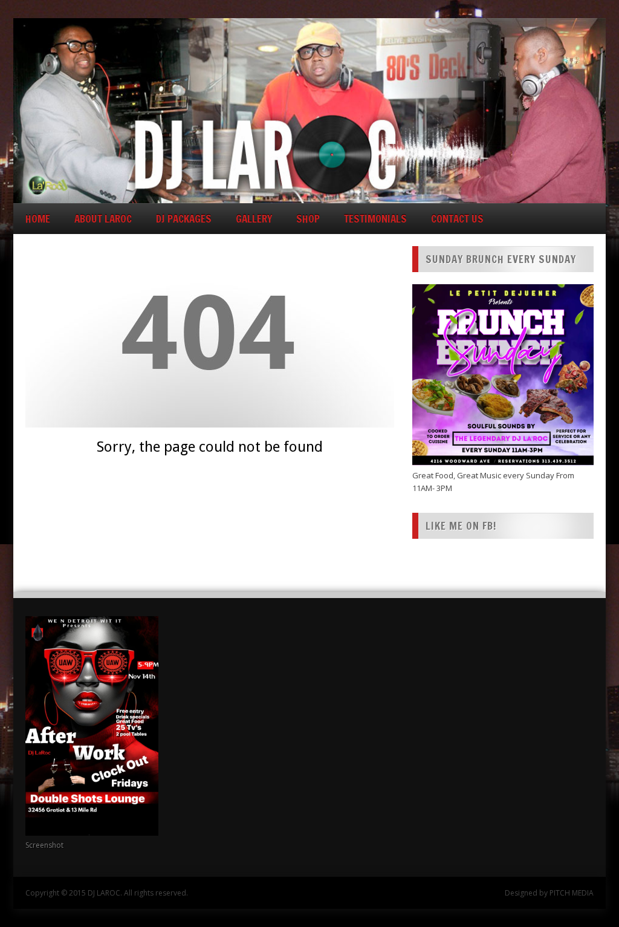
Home (37, 218)
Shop (308, 218)
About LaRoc (103, 218)
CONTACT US (457, 218)
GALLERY (254, 218)
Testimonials (375, 218)
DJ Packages (184, 218)
